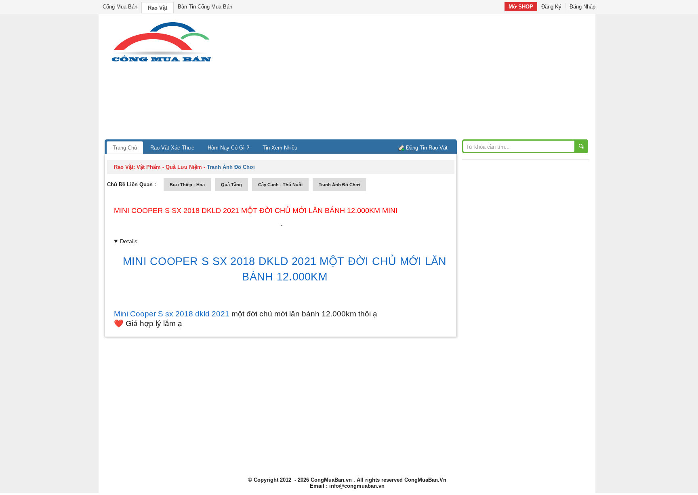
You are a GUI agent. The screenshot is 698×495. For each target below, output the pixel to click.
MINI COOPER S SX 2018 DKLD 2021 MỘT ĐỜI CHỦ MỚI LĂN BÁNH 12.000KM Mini (255, 210)
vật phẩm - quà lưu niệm (169, 167)
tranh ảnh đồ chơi (339, 184)
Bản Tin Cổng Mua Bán (205, 7)
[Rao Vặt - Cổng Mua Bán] (161, 62)
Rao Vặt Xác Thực (172, 148)
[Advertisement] (417, 78)
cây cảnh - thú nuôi (280, 184)
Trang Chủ (125, 148)
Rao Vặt (157, 8)
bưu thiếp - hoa (187, 184)
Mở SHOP (521, 7)
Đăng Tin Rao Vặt (427, 148)
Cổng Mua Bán (120, 7)
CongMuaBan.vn (331, 480)
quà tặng (231, 184)
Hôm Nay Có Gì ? (228, 148)
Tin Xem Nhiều (280, 148)
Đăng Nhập (582, 7)
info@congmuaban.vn (357, 486)
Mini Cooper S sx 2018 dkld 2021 (171, 314)
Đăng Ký (551, 7)
